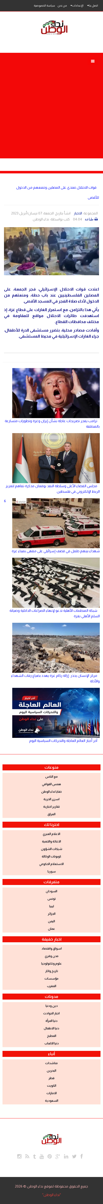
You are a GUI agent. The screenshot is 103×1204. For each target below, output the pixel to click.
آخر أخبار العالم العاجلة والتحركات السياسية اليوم (63, 741)
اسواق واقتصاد (52, 948)
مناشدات (51, 1063)
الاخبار (78, 213)
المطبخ (51, 1036)
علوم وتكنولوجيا (51, 963)
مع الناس (51, 776)
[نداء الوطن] (51, 1138)
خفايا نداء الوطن (51, 791)
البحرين (51, 1070)
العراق (52, 814)
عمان (51, 929)
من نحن (62, 5)
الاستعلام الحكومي (51, 864)
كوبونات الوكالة (51, 856)
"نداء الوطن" (51, 1195)
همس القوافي (51, 784)
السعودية (51, 1100)
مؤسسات (51, 978)
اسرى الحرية (52, 799)
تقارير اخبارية (51, 806)
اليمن (51, 921)
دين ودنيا (52, 1006)
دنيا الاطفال (51, 1028)
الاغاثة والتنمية (51, 841)
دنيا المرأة (52, 1021)
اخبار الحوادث (51, 1013)
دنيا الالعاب (51, 1043)
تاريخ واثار (51, 971)
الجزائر (52, 914)
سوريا (52, 871)
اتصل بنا (93, 5)
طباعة (89, 219)
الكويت (51, 1085)
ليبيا (51, 906)
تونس (52, 898)
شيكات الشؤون (51, 849)
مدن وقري (51, 956)
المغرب (51, 986)
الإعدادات (78, 5)
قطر (51, 1078)
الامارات (51, 1093)
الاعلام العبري (51, 834)
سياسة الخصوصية (44, 5)
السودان (51, 891)
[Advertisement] (51, 106)
